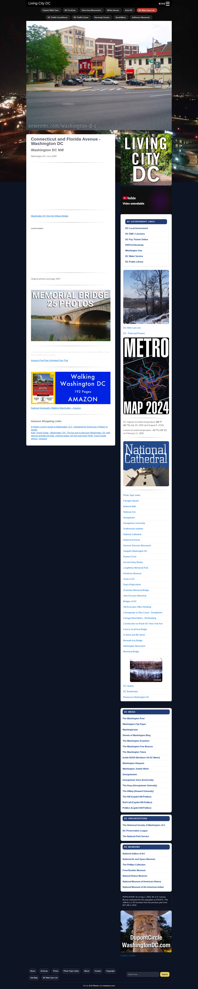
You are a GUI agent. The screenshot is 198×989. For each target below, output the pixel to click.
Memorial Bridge (131, 651)
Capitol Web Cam (50, 10)
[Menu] (164, 4)
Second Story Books (133, 562)
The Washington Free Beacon (138, 746)
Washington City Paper (134, 724)
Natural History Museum (135, 876)
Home (32, 971)
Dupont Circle (129, 556)
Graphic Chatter (128, 955)
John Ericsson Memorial (134, 596)
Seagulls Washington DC (135, 551)
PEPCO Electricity (134, 245)
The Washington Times (134, 752)
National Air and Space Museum (139, 859)
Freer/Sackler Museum (134, 870)
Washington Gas (133, 250)
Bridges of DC (130, 601)
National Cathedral (132, 534)
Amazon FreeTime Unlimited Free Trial (49, 360)
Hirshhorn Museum (132, 573)
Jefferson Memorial (141, 17)
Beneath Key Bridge (133, 640)
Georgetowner (130, 774)
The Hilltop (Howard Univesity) (138, 791)
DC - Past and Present (134, 333)
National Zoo (129, 512)
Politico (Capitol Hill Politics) (137, 808)
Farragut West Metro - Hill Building (139, 618)
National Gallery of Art (134, 853)
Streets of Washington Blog (137, 735)
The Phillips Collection (134, 865)
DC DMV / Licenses (135, 234)
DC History (128, 686)
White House (113, 10)
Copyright (110, 971)
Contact (98, 971)
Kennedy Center (102, 17)
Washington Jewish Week (136, 769)
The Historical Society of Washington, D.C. (144, 825)
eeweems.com (109, 986)
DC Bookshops (130, 691)
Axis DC (128, 10)
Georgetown (129, 517)
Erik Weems (94, 986)
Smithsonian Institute (133, 529)
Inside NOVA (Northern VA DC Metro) (141, 757)
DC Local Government (136, 228)
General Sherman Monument (137, 545)
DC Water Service (134, 256)
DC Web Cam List (146, 10)
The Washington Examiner (136, 741)
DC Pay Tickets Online (136, 239)
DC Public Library (134, 262)
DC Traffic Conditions (57, 17)
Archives (44, 971)
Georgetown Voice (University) (138, 780)
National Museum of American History (142, 881)
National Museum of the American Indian (143, 887)
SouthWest (121, 17)
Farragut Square (131, 501)
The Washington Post (134, 718)
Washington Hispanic (133, 763)
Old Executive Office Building (137, 607)
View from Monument (91, 10)
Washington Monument (134, 646)
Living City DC (39, 3)
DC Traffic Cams (81, 17)
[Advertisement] (70, 186)
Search (165, 974)
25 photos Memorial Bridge (136, 590)
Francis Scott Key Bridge (135, 629)
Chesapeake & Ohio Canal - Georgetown (142, 612)
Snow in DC (129, 579)
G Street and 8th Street (134, 635)
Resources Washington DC (136, 697)
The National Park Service (136, 836)
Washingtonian (130, 730)
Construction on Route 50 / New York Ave (143, 624)
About (86, 971)
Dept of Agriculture (132, 584)
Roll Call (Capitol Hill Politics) (137, 802)
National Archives (131, 540)
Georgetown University (134, 523)
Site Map (34, 978)
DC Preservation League (135, 831)
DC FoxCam (70, 10)
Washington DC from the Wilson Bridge (49, 216)
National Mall (129, 506)
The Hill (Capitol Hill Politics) (137, 797)
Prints (55, 971)
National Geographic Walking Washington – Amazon (56, 408)
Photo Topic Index (131, 495)
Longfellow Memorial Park (135, 568)
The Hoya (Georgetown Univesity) (140, 785)
